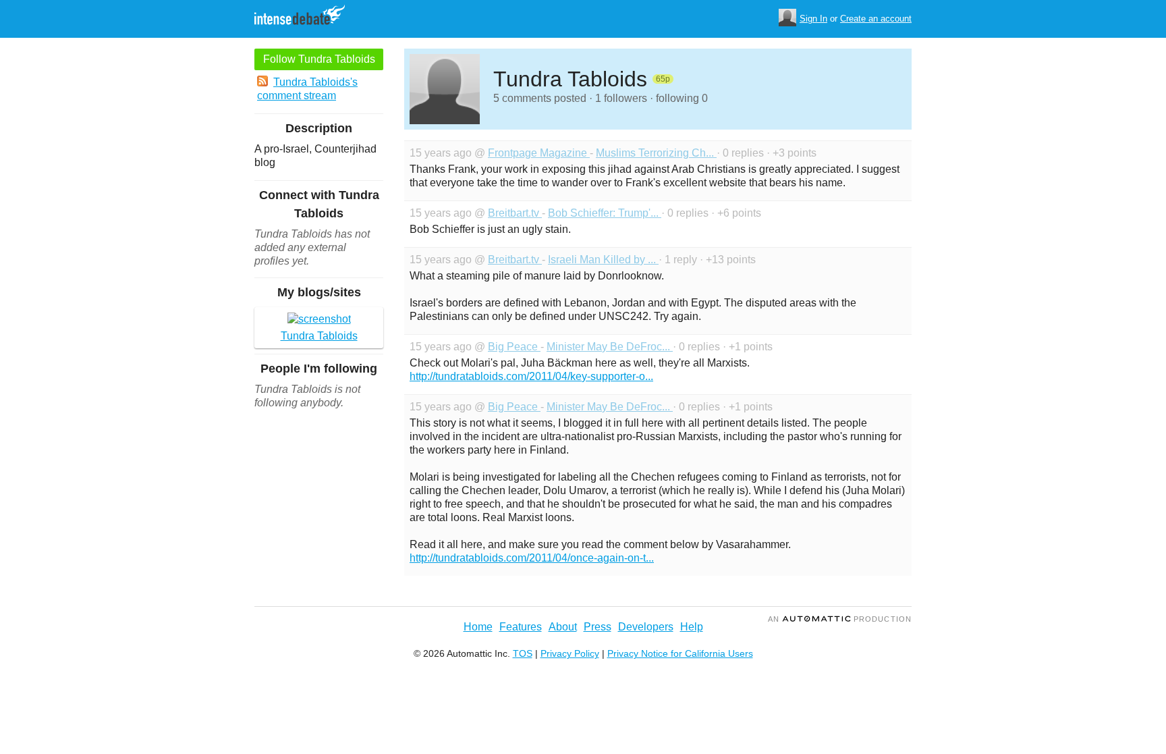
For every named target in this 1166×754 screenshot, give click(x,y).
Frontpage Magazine (539, 153)
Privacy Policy (569, 653)
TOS (522, 653)
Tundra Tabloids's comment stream (307, 88)
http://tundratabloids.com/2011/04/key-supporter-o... (531, 376)
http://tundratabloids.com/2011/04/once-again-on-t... (532, 558)
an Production (840, 619)
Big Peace (514, 346)
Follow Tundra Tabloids (319, 59)
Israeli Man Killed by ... (603, 259)
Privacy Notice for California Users (680, 653)
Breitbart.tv (515, 213)
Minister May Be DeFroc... (610, 346)
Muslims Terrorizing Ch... (656, 153)
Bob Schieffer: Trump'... (604, 213)
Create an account (876, 19)
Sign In (813, 19)
